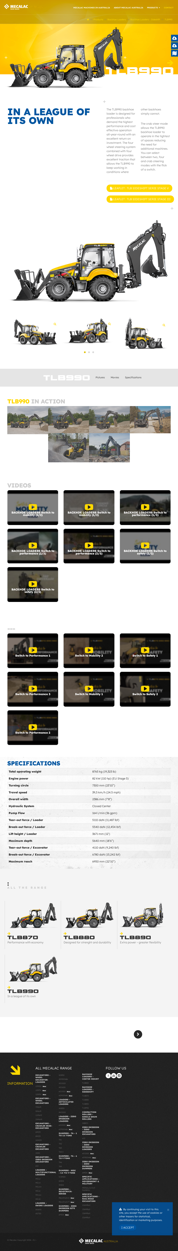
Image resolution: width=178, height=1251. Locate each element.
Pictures (100, 377)
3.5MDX (62, 1177)
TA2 (60, 1143)
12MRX (40, 1094)
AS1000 (62, 1083)
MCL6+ (38, 1195)
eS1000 (64, 1091)
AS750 (38, 1213)
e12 (36, 1166)
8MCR (38, 1136)
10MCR (38, 1140)
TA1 (60, 1140)
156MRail (86, 1213)
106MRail (86, 1205)
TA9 (60, 1166)
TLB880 (85, 1100)
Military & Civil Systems (88, 1189)
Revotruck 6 (66, 1198)
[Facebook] (108, 1075)
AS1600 (62, 1087)
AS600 (38, 1209)
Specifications (133, 377)
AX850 (61, 1108)
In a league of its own (21, 996)
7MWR (38, 1107)
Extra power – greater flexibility (140, 942)
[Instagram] (119, 1075)
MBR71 (85, 1123)
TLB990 (85, 1108)
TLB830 (85, 1083)
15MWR (38, 1119)
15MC (37, 1153)
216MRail (86, 1217)
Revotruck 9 (66, 1202)
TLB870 (85, 1096)
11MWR (38, 1115)
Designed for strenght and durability (87, 942)
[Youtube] (113, 1075)
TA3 (60, 1148)
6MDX (61, 1181)
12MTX (40, 1090)
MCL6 (37, 1191)
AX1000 (62, 1112)
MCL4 (38, 1183)
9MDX (61, 1185)
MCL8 (37, 1199)
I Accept (127, 1227)
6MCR (38, 1132)
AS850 (61, 1075)
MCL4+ (38, 1187)
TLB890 (85, 1104)
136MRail (86, 1209)
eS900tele (65, 1095)
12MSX (40, 1086)
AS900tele (63, 1079)
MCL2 (37, 1179)
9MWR (38, 1111)
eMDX (64, 1215)
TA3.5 (61, 1152)
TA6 (60, 1162)
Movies (115, 377)
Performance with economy (25, 942)
